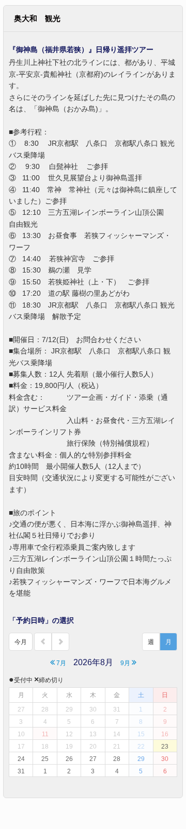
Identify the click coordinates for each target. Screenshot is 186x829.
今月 (20, 642)
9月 (126, 663)
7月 (60, 663)
